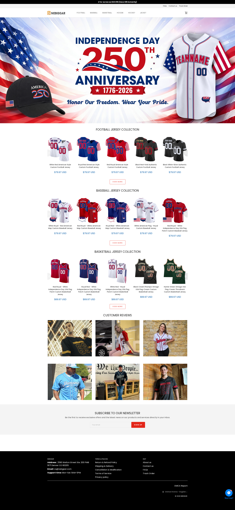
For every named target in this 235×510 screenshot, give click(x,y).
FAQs (165, 6)
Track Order (183, 6)
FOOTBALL (81, 13)
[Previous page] (49, 153)
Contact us (173, 6)
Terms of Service (103, 473)
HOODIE (120, 13)
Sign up (138, 425)
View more (117, 182)
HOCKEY (131, 13)
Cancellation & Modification (108, 469)
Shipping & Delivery (104, 466)
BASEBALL (94, 13)
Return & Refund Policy (106, 462)
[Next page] (186, 153)
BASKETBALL (107, 13)
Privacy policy (101, 477)
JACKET (143, 13)
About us (147, 462)
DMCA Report (181, 485)
